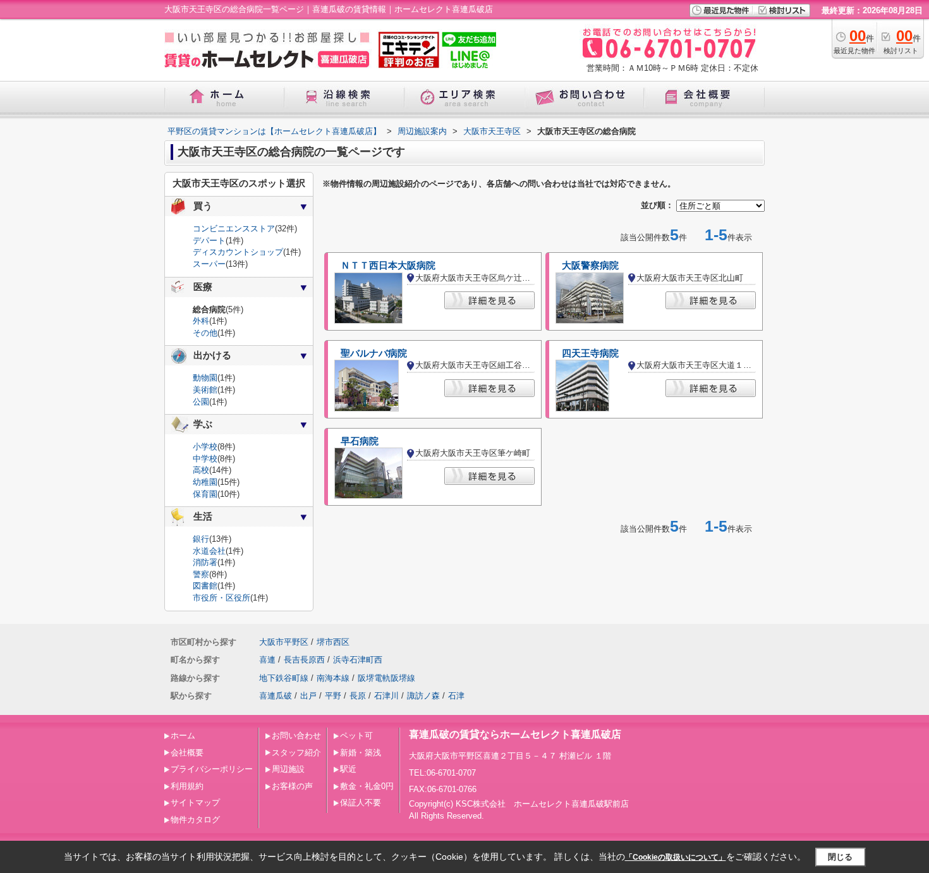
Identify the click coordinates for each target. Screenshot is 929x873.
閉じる (840, 857)
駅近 (348, 769)
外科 (201, 321)
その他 (205, 333)
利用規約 (187, 786)
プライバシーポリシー (212, 769)
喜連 (267, 659)
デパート (209, 240)
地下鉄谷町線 (283, 678)
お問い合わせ (296, 735)
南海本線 (333, 678)
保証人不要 (360, 802)
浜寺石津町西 (357, 659)
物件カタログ (195, 819)
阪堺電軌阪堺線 (386, 678)
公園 (201, 401)
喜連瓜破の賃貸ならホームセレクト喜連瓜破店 (515, 734)
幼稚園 (205, 482)
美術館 (205, 389)
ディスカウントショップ (238, 252)
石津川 (386, 695)
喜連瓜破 (275, 695)
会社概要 (187, 752)
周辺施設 (288, 769)
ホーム (183, 735)
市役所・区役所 (221, 597)
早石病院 (360, 441)
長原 (357, 695)
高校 (201, 470)
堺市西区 (333, 642)
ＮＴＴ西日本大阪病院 (388, 265)
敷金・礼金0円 (367, 786)
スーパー (209, 264)
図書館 (205, 585)
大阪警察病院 (590, 265)
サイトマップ (195, 802)
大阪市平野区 (283, 642)
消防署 (205, 562)
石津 (456, 695)
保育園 (205, 494)
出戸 (308, 695)
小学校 (205, 446)
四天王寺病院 (590, 353)
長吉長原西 (304, 659)
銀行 (201, 539)
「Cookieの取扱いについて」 (675, 857)
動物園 (205, 377)
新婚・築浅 (360, 752)
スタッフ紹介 (296, 752)
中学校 (205, 458)
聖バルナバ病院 (374, 353)
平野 (333, 695)
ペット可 (356, 735)
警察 (201, 574)
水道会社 (209, 551)
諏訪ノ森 (423, 695)
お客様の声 (292, 786)
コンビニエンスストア (234, 228)
